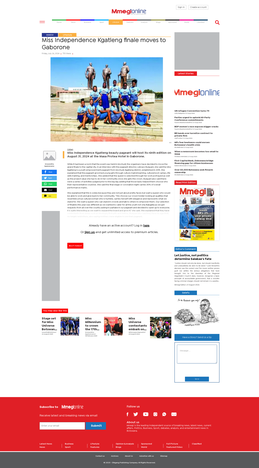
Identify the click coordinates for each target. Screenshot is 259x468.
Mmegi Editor (180, 285)
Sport (68, 447)
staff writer (178, 138)
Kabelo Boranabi (180, 165)
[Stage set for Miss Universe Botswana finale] (70, 326)
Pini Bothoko (179, 147)
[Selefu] (196, 313)
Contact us (100, 456)
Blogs (118, 447)
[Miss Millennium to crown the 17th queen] (113, 326)
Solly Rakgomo (179, 113)
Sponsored (146, 444)
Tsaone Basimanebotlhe (183, 122)
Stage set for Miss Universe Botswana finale (49, 325)
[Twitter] (138, 414)
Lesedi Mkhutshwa (49, 332)
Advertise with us (146, 456)
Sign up (90, 232)
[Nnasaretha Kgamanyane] (49, 155)
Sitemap (163, 456)
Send (197, 379)
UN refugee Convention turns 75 (191, 111)
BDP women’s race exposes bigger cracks (196, 127)
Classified (197, 444)
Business (69, 444)
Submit (96, 426)
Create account (198, 7)
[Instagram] (157, 414)
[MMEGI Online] (129, 12)
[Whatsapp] (166, 414)
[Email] (176, 414)
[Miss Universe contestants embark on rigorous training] (160, 327)
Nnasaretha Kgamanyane (49, 165)
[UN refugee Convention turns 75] (196, 93)
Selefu (185, 293)
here (146, 225)
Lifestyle (67, 35)
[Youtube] (148, 414)
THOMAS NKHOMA (181, 156)
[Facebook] (130, 414)
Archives (114, 456)
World (144, 447)
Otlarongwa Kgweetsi (137, 332)
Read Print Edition (186, 183)
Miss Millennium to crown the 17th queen (93, 325)
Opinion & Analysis (125, 444)
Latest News (46, 444)
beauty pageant (75, 245)
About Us (129, 456)
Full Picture (172, 444)
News (42, 447)
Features (94, 447)
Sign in (181, 7)
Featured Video (174, 447)
